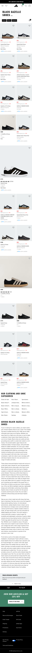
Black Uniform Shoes (5, 406)
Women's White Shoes (26, 412)
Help (4, 611)
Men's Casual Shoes (15, 406)
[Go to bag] (29, 6)
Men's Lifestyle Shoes (15, 409)
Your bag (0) (22, 587)
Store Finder (19, 615)
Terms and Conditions (8, 645)
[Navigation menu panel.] (2, 6)
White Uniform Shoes (26, 403)
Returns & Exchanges (8, 615)
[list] (13, 20)
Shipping (5, 623)
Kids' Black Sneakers (14, 400)
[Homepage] (16, 6)
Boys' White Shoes (4, 409)
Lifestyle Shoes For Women (15, 403)
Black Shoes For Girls (5, 403)
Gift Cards (18, 619)
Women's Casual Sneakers (26, 406)
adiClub (18, 611)
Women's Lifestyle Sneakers (24, 409)
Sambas (13, 415)
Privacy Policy (19, 639)
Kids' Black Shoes (4, 415)
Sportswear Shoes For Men (26, 400)
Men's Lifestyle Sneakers (15, 412)
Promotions (5, 627)
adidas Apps (19, 623)
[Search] (26, 6)
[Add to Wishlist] (13, 26)
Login (8, 587)
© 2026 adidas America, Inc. (16, 651)
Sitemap (5, 631)
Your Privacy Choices (5, 640)
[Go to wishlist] (6, 6)
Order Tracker (6, 619)
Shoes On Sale (5, 399)
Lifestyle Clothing (24, 415)
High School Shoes (4, 412)
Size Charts (19, 627)
